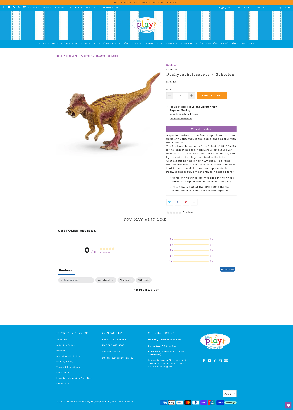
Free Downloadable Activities (74, 378)
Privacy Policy (64, 361)
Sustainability (109, 7)
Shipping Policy (65, 345)
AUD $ (222, 8)
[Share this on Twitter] (169, 202)
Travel (205, 43)
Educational (129, 43)
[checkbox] (144, 280)
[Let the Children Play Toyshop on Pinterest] (14, 7)
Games (108, 43)
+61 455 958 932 (39, 7)
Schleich (171, 65)
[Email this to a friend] (194, 202)
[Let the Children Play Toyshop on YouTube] (8, 7)
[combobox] (268, 7)
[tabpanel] (146, 300)
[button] (192, 239)
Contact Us (63, 7)
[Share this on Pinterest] (186, 202)
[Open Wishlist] (288, 405)
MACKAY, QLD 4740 (113, 345)
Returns (61, 350)
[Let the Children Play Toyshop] (146, 25)
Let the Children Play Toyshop (83, 401)
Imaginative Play (66, 43)
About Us (61, 339)
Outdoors (188, 43)
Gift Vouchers (243, 43)
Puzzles (92, 43)
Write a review (227, 269)
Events (90, 7)
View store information (181, 118)
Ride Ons (168, 43)
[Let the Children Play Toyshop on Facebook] (3, 7)
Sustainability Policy (68, 356)
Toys (43, 43)
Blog (78, 7)
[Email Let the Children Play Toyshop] (24, 7)
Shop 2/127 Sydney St (115, 339)
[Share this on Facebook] (178, 202)
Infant (150, 43)
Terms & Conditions (68, 367)
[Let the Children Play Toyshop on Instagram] (19, 7)
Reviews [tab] (66, 270)
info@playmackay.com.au (117, 357)
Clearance (221, 43)
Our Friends (63, 372)
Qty (168, 89)
